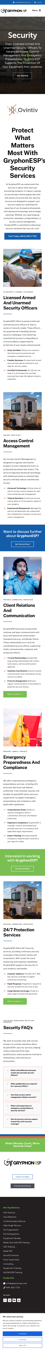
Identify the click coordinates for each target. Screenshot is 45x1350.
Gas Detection (9, 1217)
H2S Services (9, 1212)
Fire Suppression (10, 1230)
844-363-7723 (13, 1287)
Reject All (22, 1345)
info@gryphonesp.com (16, 1283)
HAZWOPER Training (12, 1272)
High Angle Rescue (12, 1225)
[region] (22, 1331)
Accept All (22, 1334)
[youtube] (14, 1300)
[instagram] (9, 1300)
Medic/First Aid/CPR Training (16, 1242)
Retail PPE (7, 1251)
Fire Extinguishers (11, 1234)
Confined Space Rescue (14, 1221)
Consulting (8, 1264)
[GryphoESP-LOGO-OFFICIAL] (13, 8)
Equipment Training (12, 1268)
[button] (22, 1073)
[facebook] (5, 1300)
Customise (22, 1339)
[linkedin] (19, 1300)
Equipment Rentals (12, 1238)
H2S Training (9, 1247)
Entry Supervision (11, 1259)
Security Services (11, 1255)
